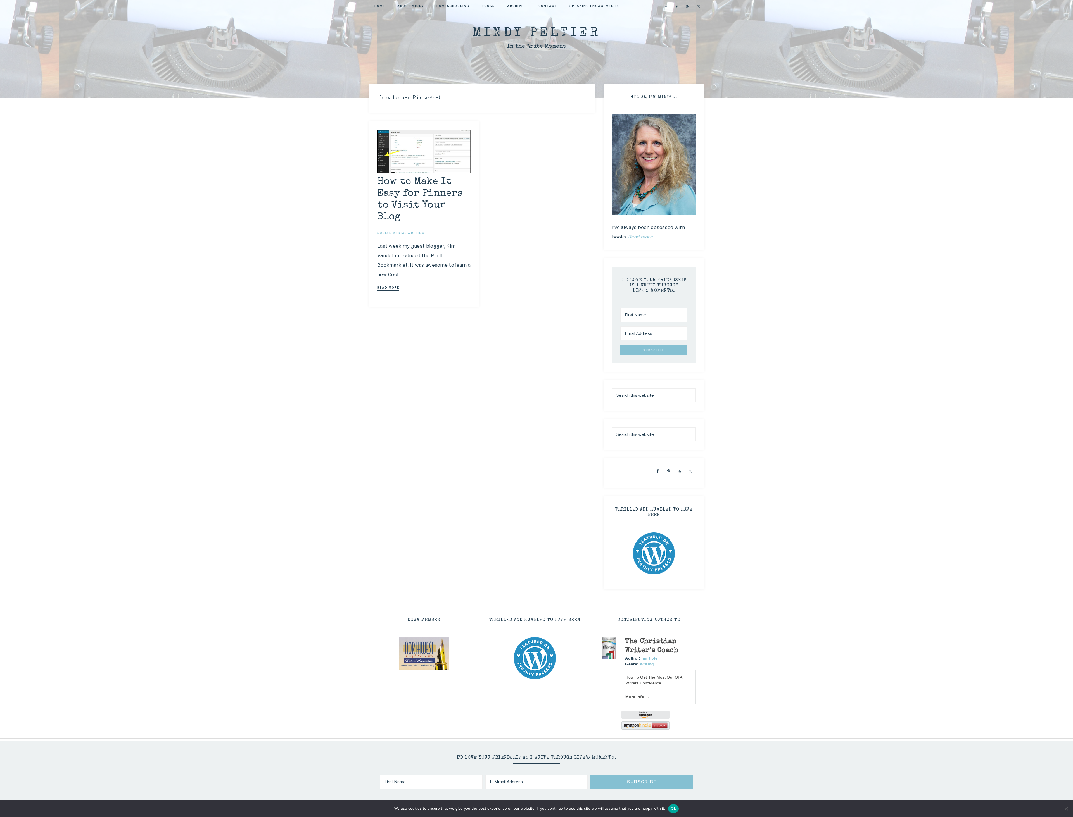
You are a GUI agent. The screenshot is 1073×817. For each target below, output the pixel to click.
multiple (649, 658)
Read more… (642, 237)
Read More (388, 287)
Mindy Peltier (536, 33)
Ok (673, 808)
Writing (647, 664)
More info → (637, 696)
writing (416, 233)
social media (391, 233)
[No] (1066, 808)
